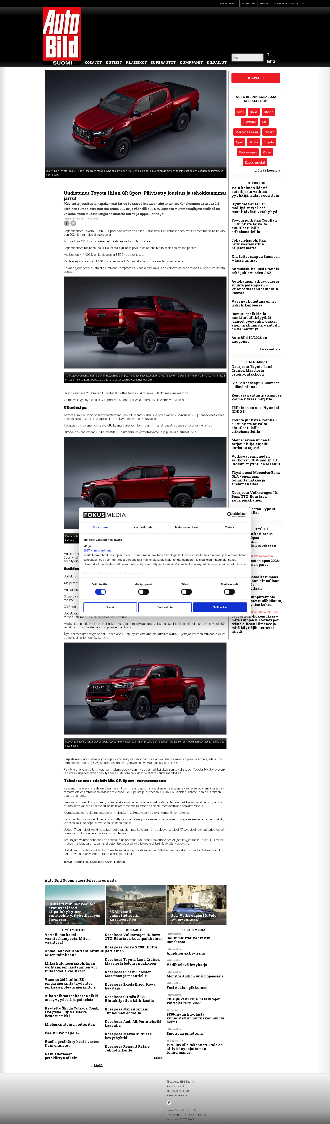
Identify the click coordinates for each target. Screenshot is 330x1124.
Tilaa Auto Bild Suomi (180, 1081)
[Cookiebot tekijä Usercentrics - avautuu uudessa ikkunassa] (230, 515)
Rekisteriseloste (177, 1095)
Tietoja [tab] (229, 527)
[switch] (143, 592)
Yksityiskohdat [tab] (143, 527)
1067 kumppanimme (97, 550)
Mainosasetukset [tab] (186, 527)
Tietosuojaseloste (178, 1090)
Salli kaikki (220, 607)
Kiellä (110, 607)
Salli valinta (165, 607)
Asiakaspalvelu (176, 1086)
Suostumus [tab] (100, 527)
